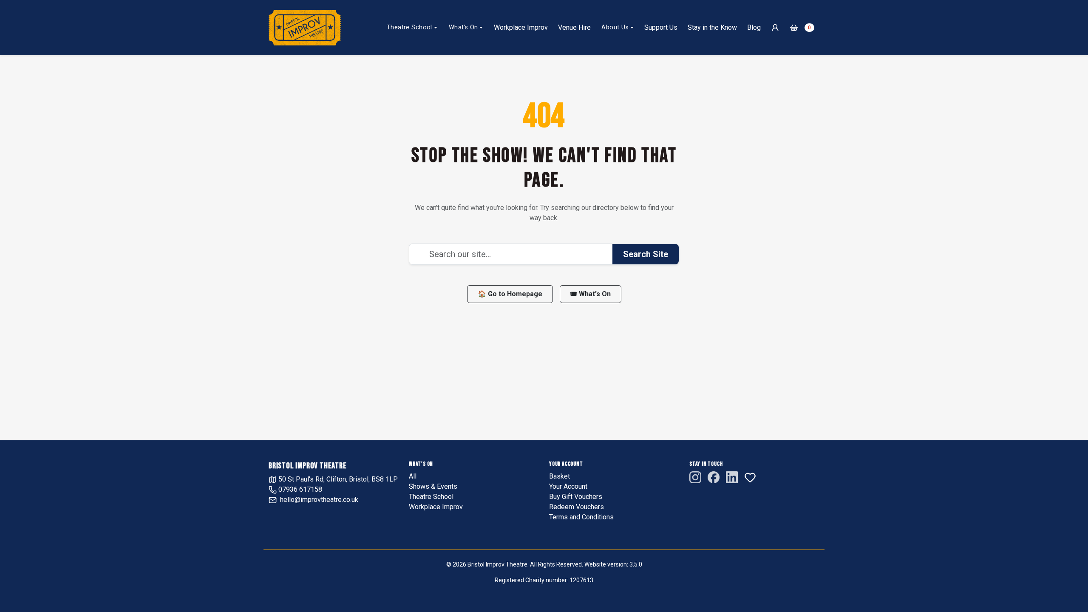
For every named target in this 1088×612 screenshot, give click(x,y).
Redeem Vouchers (576, 507)
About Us (614, 27)
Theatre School (409, 27)
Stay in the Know (712, 27)
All (412, 476)
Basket (559, 476)
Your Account (568, 486)
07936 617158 (299, 489)
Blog (754, 27)
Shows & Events (433, 486)
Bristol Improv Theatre (308, 466)
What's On (463, 27)
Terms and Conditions (581, 517)
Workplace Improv (521, 27)
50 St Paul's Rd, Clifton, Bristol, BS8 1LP (337, 479)
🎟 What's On (590, 294)
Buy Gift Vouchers (575, 497)
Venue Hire (574, 27)
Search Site (645, 254)
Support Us (660, 27)
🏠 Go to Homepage (510, 294)
